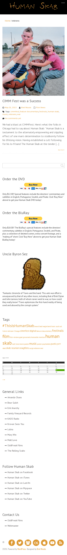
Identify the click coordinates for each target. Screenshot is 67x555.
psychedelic (46, 344)
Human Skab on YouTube (19, 498)
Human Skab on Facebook (20, 472)
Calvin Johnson (7, 331)
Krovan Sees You (15, 424)
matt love (15, 344)
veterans (12, 114)
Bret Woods (26, 107)
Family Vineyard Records (19, 413)
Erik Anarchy (13, 408)
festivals (43, 111)
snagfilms (24, 348)
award (36, 326)
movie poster (24, 344)
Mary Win (11, 434)
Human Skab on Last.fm (18, 482)
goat (21, 337)
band (49, 326)
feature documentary (29, 111)
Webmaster (13, 525)
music (5, 114)
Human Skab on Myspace (19, 488)
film (6, 336)
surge (31, 348)
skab (4, 348)
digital (33, 330)
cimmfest (15, 111)
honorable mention (38, 337)
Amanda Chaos (14, 397)
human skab (53, 111)
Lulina (10, 429)
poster (39, 344)
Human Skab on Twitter (18, 493)
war (18, 114)
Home (7, 20)
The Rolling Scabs (16, 450)
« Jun (3, 379)
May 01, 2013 (11, 107)
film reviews (14, 337)
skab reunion (12, 348)
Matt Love (12, 440)
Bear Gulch (12, 402)
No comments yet (13, 118)
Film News (40, 107)
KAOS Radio (13, 418)
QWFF (58, 344)
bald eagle (43, 326)
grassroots (27, 337)
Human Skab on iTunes (18, 477)
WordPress (21, 549)
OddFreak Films (15, 445)
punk (53, 343)
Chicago (17, 331)
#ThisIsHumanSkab (18, 325)
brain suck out (56, 326)
